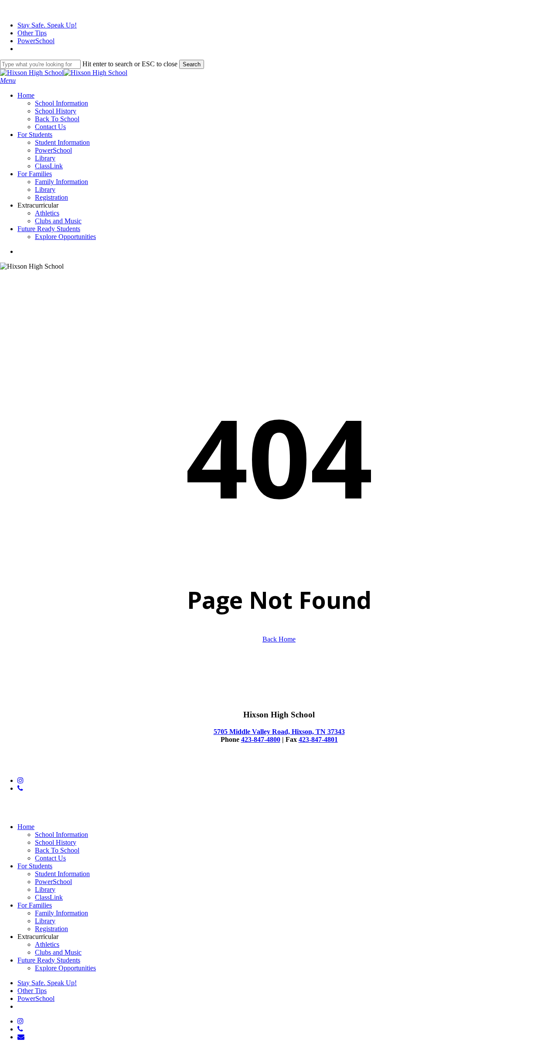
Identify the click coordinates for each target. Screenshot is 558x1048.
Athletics (47, 944)
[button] (8, 80)
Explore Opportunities (65, 968)
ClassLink (49, 897)
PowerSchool (53, 881)
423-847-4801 (318, 739)
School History (55, 842)
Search (192, 64)
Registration (51, 928)
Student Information (62, 873)
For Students (34, 866)
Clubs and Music (58, 952)
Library (45, 889)
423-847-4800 (260, 739)
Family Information (61, 913)
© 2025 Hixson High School (39, 765)
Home (25, 826)
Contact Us (50, 858)
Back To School (57, 850)
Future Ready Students (48, 960)
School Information (61, 834)
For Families (34, 905)
